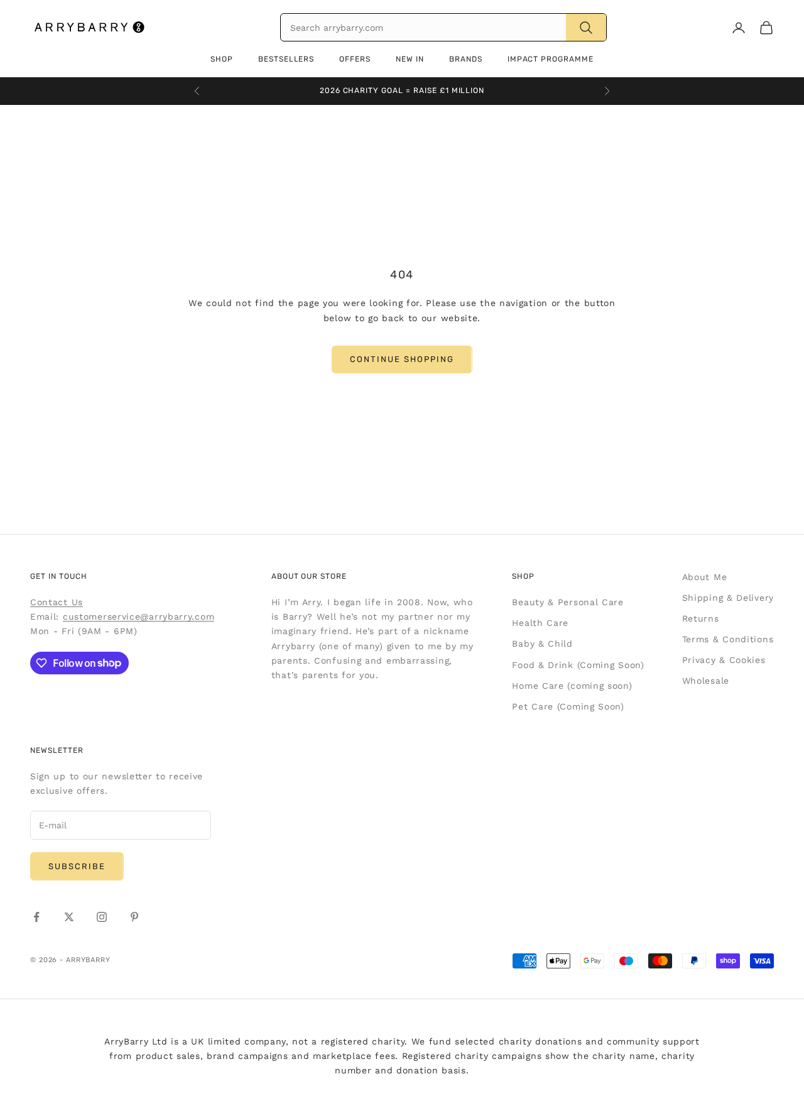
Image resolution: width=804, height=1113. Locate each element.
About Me (704, 577)
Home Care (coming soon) (572, 686)
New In (410, 59)
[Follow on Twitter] (69, 917)
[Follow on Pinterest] (134, 917)
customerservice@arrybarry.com (138, 616)
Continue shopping (402, 359)
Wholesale (705, 681)
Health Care (540, 623)
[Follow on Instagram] (101, 917)
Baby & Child (542, 644)
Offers (355, 59)
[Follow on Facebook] (36, 917)
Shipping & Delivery (728, 598)
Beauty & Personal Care (567, 602)
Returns (700, 618)
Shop (221, 59)
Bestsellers (286, 59)
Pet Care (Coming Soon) (568, 706)
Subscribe (77, 866)
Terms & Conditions (728, 639)
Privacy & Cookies (724, 660)
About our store (309, 576)
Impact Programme (551, 59)
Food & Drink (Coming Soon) (578, 665)
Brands (465, 59)
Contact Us (56, 602)
